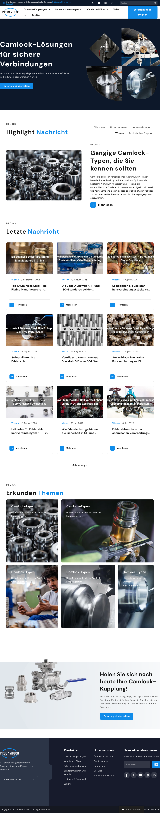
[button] (80, 465)
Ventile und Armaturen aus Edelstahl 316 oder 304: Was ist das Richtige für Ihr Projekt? (80, 363)
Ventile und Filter (96, 9)
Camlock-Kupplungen (35, 9)
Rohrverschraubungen (67, 9)
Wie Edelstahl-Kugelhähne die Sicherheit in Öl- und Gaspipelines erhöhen (80, 433)
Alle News (99, 127)
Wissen (119, 133)
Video (116, 9)
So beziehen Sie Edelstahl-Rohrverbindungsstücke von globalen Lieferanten (131, 289)
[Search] (155, 3)
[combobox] (136, 3)
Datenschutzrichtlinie (149, 809)
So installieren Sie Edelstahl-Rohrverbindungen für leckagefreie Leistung (26, 363)
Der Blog (36, 15)
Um (25, 15)
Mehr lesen (105, 205)
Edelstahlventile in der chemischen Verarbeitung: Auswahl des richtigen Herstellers (130, 434)
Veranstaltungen (141, 127)
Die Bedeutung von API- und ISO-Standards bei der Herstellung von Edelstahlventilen (81, 291)
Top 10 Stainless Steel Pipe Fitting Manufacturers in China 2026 (29, 289)
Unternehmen (118, 127)
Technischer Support (141, 133)
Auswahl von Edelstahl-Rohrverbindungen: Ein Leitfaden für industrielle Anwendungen (129, 363)
